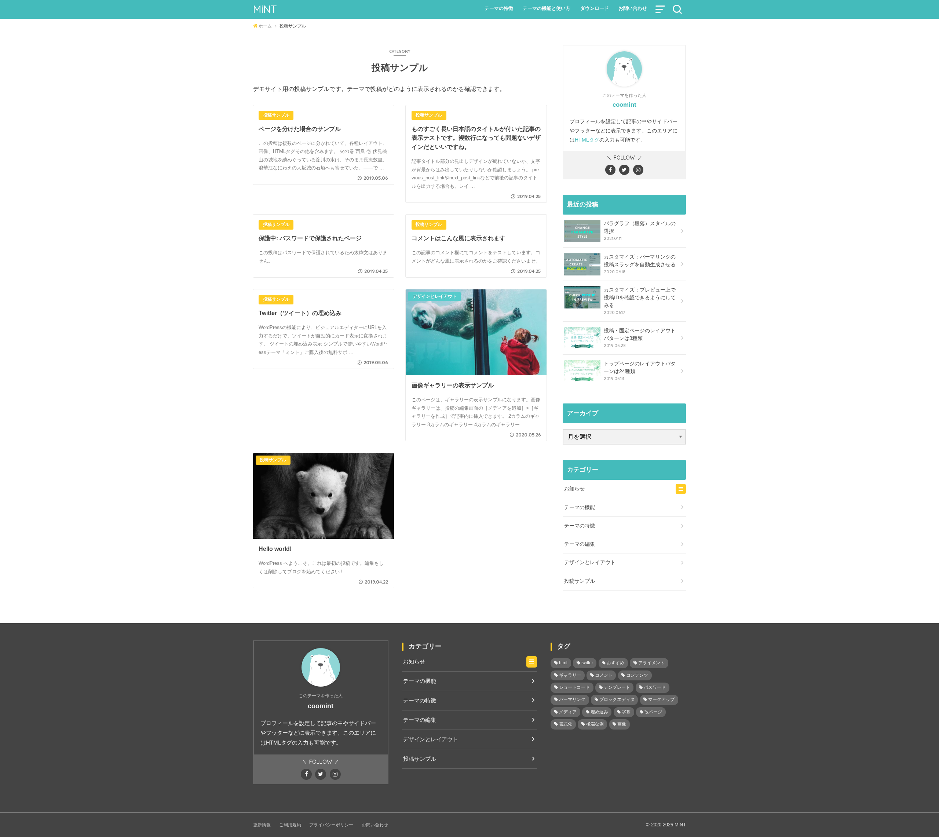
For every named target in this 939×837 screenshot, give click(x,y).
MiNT (265, 9)
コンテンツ (637, 675)
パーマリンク (572, 699)
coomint (624, 104)
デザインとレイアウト (589, 562)
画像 (621, 724)
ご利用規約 (290, 824)
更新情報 (262, 824)
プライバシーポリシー (331, 824)
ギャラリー (570, 675)
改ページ (653, 711)
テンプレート (617, 687)
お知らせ (574, 488)
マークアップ (661, 699)
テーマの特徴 (499, 8)
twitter (587, 662)
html (563, 662)
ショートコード (574, 687)
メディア (568, 711)
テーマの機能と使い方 (546, 8)
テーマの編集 (579, 544)
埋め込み (599, 711)
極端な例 (595, 724)
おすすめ (615, 662)
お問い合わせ (632, 8)
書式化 (565, 724)
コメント (604, 675)
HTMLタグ (587, 140)
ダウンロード (594, 8)
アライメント (651, 662)
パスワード (655, 687)
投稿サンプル (579, 581)
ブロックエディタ (617, 699)
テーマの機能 (579, 507)
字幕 (626, 711)
